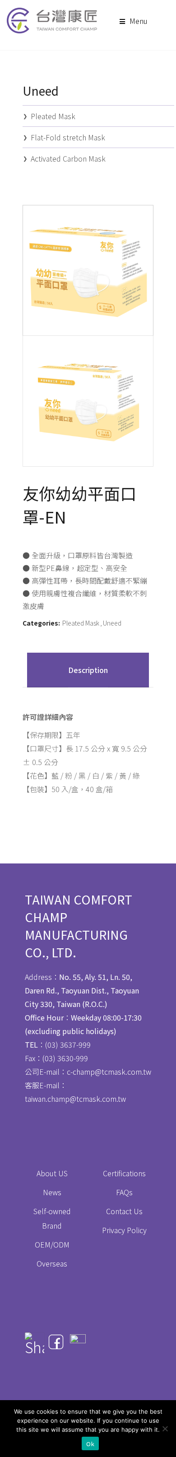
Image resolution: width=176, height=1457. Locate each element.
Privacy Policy (124, 1230)
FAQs (124, 1192)
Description (88, 669)
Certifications (124, 1173)
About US (52, 1173)
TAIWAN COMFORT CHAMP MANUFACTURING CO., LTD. (78, 926)
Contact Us (124, 1211)
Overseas (52, 1263)
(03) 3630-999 (65, 1058)
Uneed (112, 622)
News (52, 1192)
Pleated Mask (80, 622)
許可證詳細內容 (48, 716)
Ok (90, 1443)
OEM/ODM (52, 1244)
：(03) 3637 (50, 1044)
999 (85, 1044)
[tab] (88, 670)
